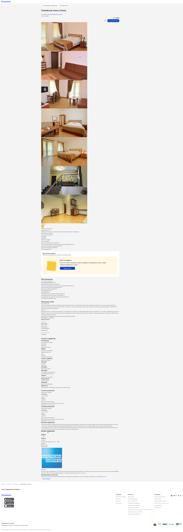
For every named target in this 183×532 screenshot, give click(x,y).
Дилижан (16, 484)
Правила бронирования (133, 507)
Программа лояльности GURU (135, 511)
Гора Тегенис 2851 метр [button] (47, 289)
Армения (9, 484)
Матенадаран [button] (44, 290)
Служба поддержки (132, 499)
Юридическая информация (134, 505)
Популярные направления (134, 503)
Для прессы (118, 503)
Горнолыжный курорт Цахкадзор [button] (49, 287)
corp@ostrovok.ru (101, 476)
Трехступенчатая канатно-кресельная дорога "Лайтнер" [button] (55, 285)
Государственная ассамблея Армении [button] (51, 293)
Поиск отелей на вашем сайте (162, 503)
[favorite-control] (105, 20)
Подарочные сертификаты (134, 514)
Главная (3, 484)
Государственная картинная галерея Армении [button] (53, 297)
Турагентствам (158, 499)
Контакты (118, 499)
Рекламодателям (158, 505)
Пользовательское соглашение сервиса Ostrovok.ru (140, 509)
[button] (80, 36)
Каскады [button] (43, 292)
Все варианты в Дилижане (50, 5)
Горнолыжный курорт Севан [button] (48, 284)
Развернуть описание (48, 318)
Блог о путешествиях (133, 501)
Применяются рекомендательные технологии (39, 529)
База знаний (131, 496)
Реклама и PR (158, 507)
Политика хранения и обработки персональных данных (14, 529)
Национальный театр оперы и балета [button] (51, 295)
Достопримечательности (47, 282)
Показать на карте (57, 14)
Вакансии (118, 501)
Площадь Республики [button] (47, 298)
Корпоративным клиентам (161, 501)
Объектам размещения (160, 496)
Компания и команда (121, 496)
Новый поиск (64, 5)
